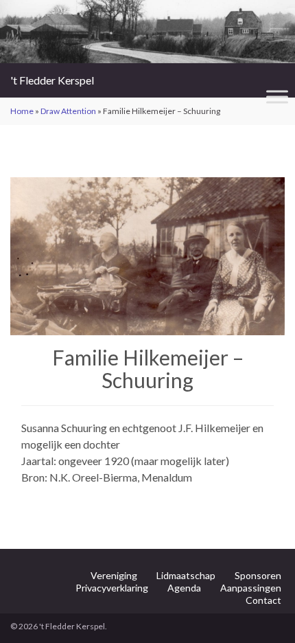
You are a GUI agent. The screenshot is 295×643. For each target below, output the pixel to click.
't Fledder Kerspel (52, 80)
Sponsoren (258, 575)
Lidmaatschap (185, 575)
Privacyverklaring (111, 588)
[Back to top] (264, 612)
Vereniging (114, 575)
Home (22, 111)
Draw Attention (68, 111)
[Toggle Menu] (277, 96)
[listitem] (107, 258)
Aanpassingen (250, 588)
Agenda (184, 588)
